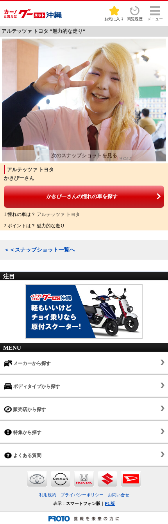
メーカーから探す (31, 363)
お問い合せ (118, 494)
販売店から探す (29, 409)
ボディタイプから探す (36, 386)
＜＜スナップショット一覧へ (39, 250)
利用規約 (47, 494)
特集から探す (26, 432)
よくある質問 (26, 455)
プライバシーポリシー (82, 494)
